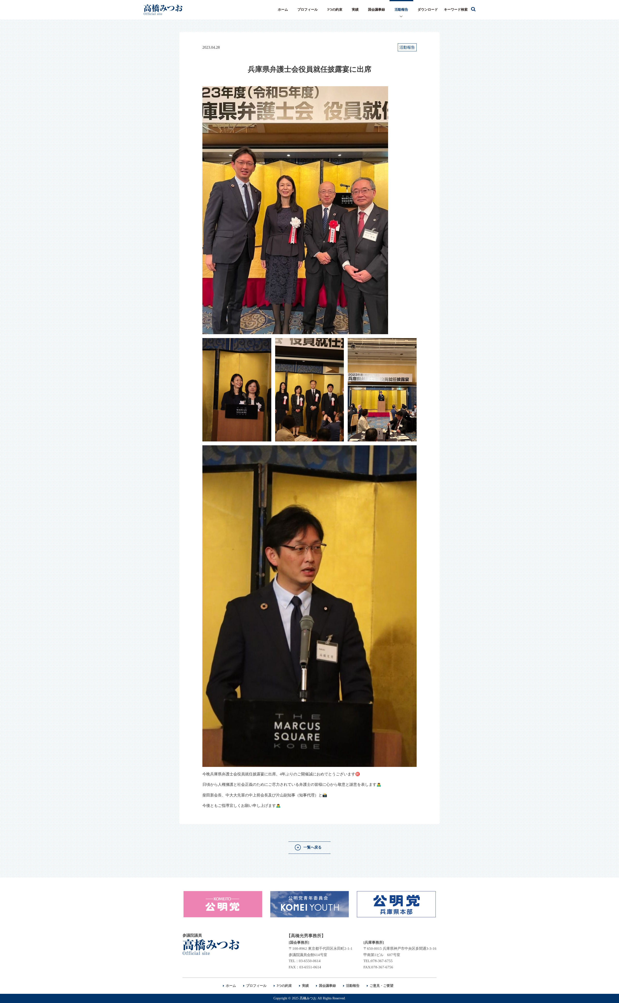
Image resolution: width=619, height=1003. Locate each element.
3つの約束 (334, 9)
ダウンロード (428, 9)
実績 (355, 9)
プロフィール (307, 9)
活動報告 (401, 9)
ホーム (283, 9)
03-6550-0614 (310, 961)
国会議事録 (376, 9)
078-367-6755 (382, 961)
